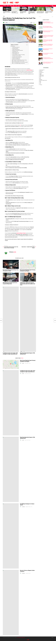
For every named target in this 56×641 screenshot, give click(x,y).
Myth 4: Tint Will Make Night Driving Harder (18, 63)
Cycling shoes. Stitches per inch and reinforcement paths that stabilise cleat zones (27, 283)
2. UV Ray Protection (15, 48)
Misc (40, 78)
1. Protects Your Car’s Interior (16, 55)
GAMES (10, 5)
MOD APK (40, 79)
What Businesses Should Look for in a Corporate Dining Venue (23, 12)
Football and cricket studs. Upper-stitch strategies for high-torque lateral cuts (40, 12)
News (13, 5)
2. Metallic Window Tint (15, 52)
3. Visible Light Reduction (16, 49)
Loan (19, 5)
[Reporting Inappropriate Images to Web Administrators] (28, 319)
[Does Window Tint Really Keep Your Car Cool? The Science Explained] (49, 9)
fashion (40, 73)
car (20, 125)
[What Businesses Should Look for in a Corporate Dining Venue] (24, 9)
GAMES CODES (41, 75)
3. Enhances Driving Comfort (16, 57)
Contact (4, 5)
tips (3, 281)
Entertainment (41, 72)
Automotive (4, 268)
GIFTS (16, 5)
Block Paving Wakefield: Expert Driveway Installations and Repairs (15, 12)
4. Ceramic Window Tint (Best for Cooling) (18, 54)
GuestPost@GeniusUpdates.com (21, 637)
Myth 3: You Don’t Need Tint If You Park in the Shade (20, 62)
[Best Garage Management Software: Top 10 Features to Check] (7, 9)
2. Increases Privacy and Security (17, 56)
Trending (40, 84)
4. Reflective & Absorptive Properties (17, 50)
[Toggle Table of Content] (27, 44)
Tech (21, 268)
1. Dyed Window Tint (15, 51)
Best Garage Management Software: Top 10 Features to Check (7, 12)
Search (52, 17)
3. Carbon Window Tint (15, 53)
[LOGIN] (52, 6)
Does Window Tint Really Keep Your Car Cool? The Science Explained (49, 12)
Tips (21, 5)
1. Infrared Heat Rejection (16, 47)
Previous (3, 10)
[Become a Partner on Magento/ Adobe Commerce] (11, 602)
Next (52, 10)
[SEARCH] (51, 6)
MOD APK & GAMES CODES (43, 80)
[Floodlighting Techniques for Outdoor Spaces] (11, 536)
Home (8, 5)
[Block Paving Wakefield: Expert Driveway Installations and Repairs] (15, 9)
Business (21, 351)
